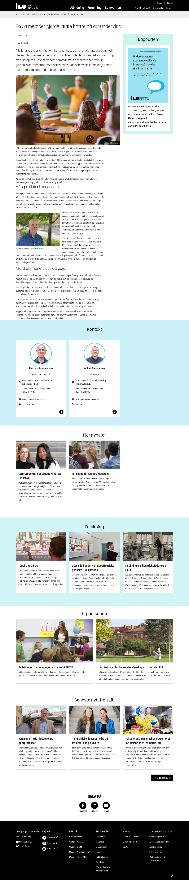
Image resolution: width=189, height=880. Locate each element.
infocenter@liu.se (25, 841)
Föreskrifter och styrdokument (103, 869)
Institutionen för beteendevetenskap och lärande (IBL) (37, 382)
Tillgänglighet (155, 851)
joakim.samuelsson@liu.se (87, 399)
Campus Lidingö (76, 856)
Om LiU (138, 8)
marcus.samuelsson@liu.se (34, 399)
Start (18, 14)
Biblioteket (100, 836)
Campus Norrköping (78, 851)
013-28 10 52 (28, 404)
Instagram (51, 843)
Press (98, 851)
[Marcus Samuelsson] (41, 412)
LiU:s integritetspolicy (159, 841)
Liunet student (129, 841)
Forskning (95, 8)
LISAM (126, 846)
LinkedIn (51, 848)
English (160, 3)
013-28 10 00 (24, 845)
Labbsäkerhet (102, 856)
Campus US (74, 846)
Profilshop (100, 862)
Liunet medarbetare (131, 836)
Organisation (101, 846)
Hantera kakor (155, 846)
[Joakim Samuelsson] (94, 412)
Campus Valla (75, 841)
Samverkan (113, 8)
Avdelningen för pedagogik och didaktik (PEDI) (36, 390)
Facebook (51, 837)
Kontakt (169, 8)
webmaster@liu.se (157, 860)
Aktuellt (146, 8)
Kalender (100, 841)
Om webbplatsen (156, 836)
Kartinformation (76, 836)
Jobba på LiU (158, 8)
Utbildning (77, 8)
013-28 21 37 (81, 404)
